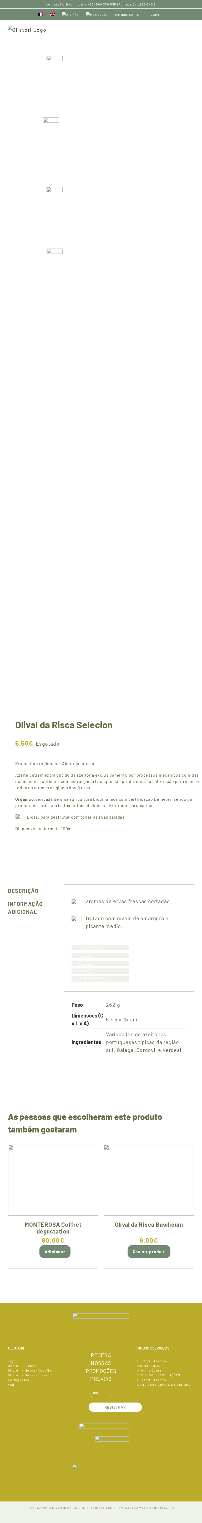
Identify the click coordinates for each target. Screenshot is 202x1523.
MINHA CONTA (149, 1365)
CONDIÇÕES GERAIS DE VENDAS (164, 1384)
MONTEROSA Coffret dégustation (53, 1228)
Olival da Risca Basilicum (149, 1224)
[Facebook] (101, 1340)
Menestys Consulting (161, 1507)
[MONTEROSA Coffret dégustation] (53, 1180)
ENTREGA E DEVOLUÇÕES (158, 1375)
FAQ (11, 1384)
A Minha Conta (149, 1370)
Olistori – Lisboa (22, 1365)
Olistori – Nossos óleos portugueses (28, 1377)
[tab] (32, 890)
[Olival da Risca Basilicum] (149, 1180)
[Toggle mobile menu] (191, 28)
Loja (12, 1361)
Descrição (23, 891)
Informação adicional (25, 908)
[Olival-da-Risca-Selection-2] (101, 505)
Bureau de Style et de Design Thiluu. (89, 1507)
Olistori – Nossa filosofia (30, 1370)
